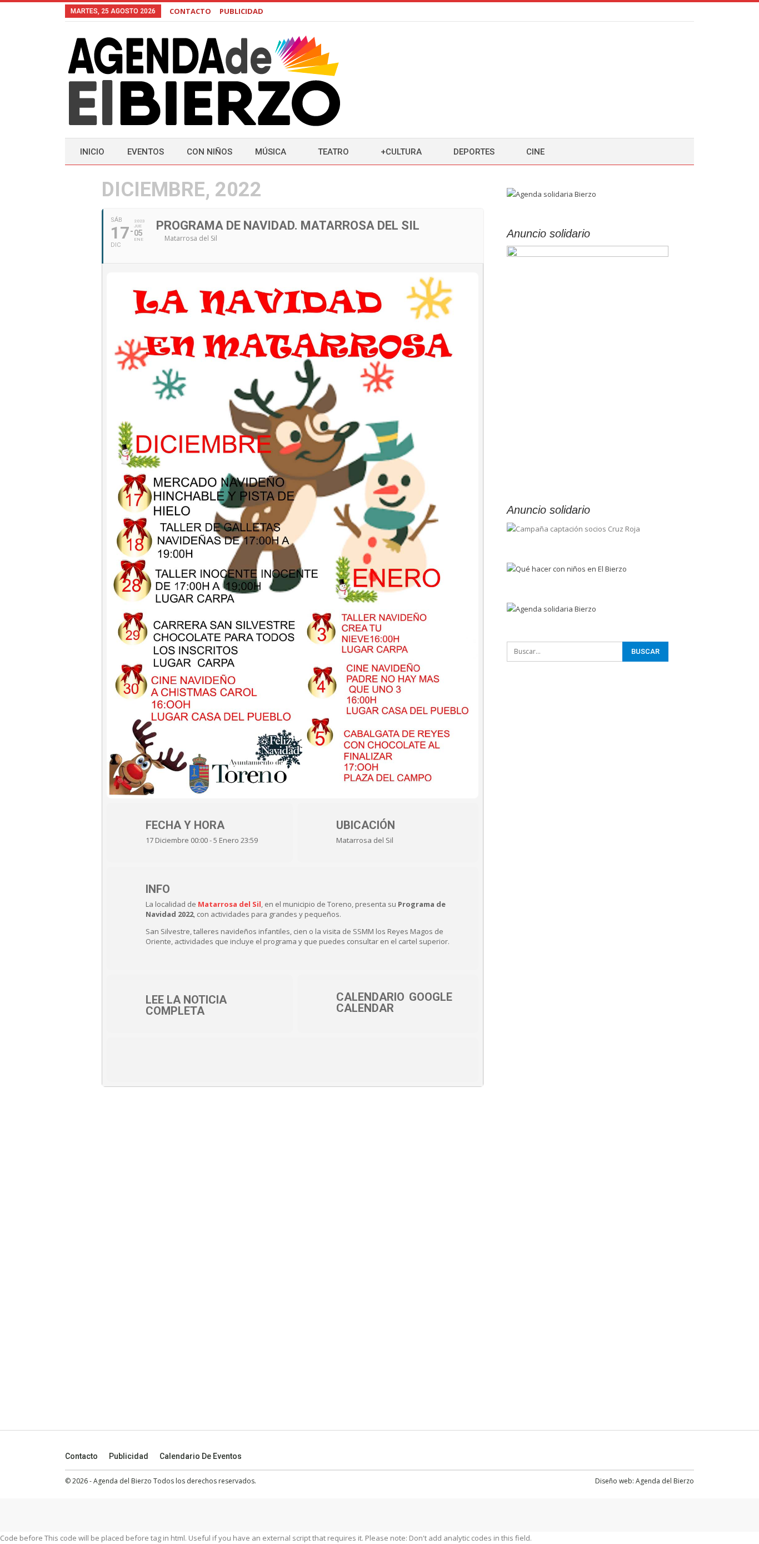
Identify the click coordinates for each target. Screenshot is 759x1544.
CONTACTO (190, 11)
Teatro (333, 152)
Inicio (92, 152)
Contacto (81, 1456)
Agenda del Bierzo (665, 1481)
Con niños (209, 152)
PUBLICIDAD (241, 11)
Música (270, 152)
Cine (535, 152)
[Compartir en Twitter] (165, 1060)
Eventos (145, 152)
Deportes (474, 152)
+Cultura (401, 152)
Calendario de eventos (200, 1456)
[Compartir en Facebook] (132, 1060)
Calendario (370, 997)
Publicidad (128, 1456)
